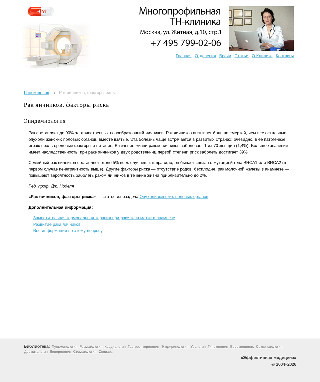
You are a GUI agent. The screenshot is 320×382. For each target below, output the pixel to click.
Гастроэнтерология (143, 346)
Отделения (205, 56)
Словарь (105, 352)
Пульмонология (65, 346)
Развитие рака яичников (56, 224)
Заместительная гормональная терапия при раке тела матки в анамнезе (104, 218)
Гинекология (36, 92)
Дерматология (36, 352)
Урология (198, 346)
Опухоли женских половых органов (174, 196)
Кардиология (115, 346)
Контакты (285, 56)
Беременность (242, 346)
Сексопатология (269, 346)
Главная (184, 56)
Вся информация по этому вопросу (68, 230)
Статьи (241, 56)
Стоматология (84, 352)
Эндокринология (174, 346)
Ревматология (91, 346)
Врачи (225, 56)
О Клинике (262, 56)
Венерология (60, 352)
